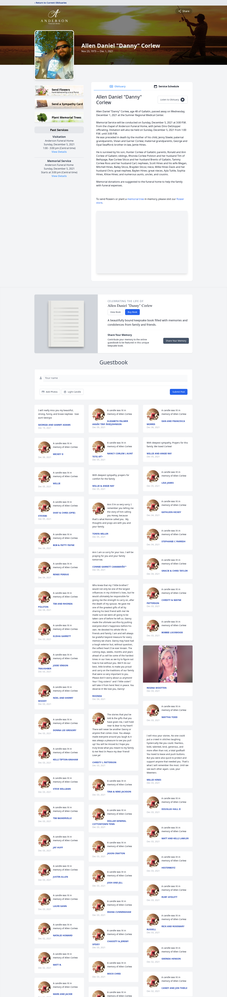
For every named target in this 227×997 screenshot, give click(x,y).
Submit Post (178, 391)
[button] (167, 664)
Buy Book (132, 312)
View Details (59, 151)
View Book (115, 312)
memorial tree (135, 199)
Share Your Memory (176, 340)
